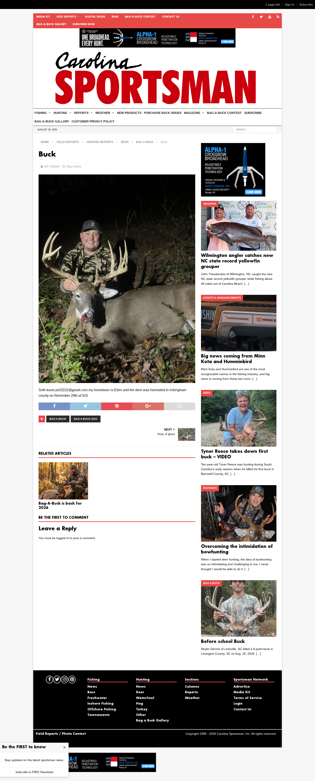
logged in (62, 538)
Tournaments (98, 715)
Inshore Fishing (100, 703)
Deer (125, 142)
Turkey (141, 709)
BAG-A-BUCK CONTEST (140, 17)
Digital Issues (95, 17)
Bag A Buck (58, 418)
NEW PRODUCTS (129, 113)
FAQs (115, 17)
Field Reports (66, 17)
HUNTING (60, 113)
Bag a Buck (74, 166)
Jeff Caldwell (52, 166)
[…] (246, 283)
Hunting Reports (100, 142)
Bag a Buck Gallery (152, 720)
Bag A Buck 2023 (85, 418)
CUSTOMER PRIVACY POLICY (93, 121)
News (92, 687)
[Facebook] (253, 17)
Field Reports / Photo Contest (61, 734)
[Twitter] (261, 17)
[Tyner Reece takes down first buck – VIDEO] (238, 418)
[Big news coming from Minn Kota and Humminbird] (238, 323)
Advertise (242, 687)
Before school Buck (223, 641)
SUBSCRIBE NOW (83, 24)
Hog (139, 703)
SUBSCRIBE (253, 113)
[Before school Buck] (238, 608)
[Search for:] (255, 129)
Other (141, 715)
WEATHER (102, 113)
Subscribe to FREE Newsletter (34, 772)
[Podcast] (278, 17)
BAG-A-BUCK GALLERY (51, 24)
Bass (91, 692)
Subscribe (306, 4)
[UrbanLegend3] (233, 194)
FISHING (40, 113)
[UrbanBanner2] (158, 45)
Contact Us (170, 17)
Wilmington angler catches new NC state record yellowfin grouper (237, 261)
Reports (191, 692)
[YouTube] (269, 17)
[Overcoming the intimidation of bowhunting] (238, 513)
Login (238, 703)
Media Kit (43, 17)
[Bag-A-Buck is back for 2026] (63, 480)
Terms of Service (248, 698)
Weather (192, 698)
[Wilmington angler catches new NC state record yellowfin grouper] (238, 226)
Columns (192, 687)
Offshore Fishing (101, 709)
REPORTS (81, 113)
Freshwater (97, 698)
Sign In (289, 4)
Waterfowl (145, 698)
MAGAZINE (192, 113)
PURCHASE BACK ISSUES (163, 113)
